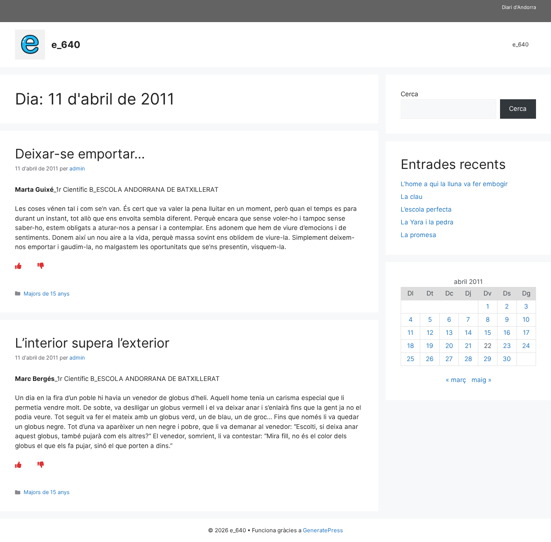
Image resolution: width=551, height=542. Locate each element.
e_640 (65, 44)
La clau (411, 196)
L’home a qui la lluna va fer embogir (454, 184)
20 (449, 345)
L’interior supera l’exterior (92, 343)
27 (449, 359)
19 (429, 345)
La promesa (418, 235)
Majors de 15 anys (47, 293)
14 (468, 332)
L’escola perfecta (426, 209)
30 (507, 359)
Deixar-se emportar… (80, 153)
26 (430, 359)
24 (526, 345)
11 (410, 332)
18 (410, 345)
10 (526, 319)
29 (487, 359)
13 (449, 332)
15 (487, 332)
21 (468, 345)
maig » (481, 380)
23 (507, 345)
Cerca (409, 94)
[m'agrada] (18, 266)
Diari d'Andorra (519, 7)
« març (456, 380)
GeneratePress (323, 530)
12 (430, 332)
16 (507, 332)
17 (526, 332)
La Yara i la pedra (427, 222)
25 (410, 359)
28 (468, 359)
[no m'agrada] (40, 266)
